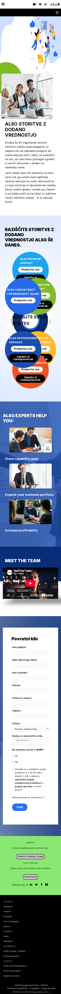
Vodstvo (7, 911)
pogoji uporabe (24, 786)
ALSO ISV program (12, 971)
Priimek (16, 685)
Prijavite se (30, 877)
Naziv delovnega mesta (24, 660)
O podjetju (34, 988)
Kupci (6, 936)
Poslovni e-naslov (22, 698)
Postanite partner (12, 956)
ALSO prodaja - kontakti (15, 951)
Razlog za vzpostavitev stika (27, 736)
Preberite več (30, 269)
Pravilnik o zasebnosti (17, 988)
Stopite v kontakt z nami (30, 856)
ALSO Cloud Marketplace (15, 966)
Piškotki (44, 985)
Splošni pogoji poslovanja (27, 985)
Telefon (17, 710)
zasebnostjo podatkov (28, 783)
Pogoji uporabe (48, 988)
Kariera (7, 927)
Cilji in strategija (11, 922)
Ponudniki (8, 941)
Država (16, 723)
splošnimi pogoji (24, 779)
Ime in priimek (20, 672)
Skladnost (8, 906)
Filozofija (8, 916)
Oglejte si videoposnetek (31, 278)
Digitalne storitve (11, 976)
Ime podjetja (19, 647)
